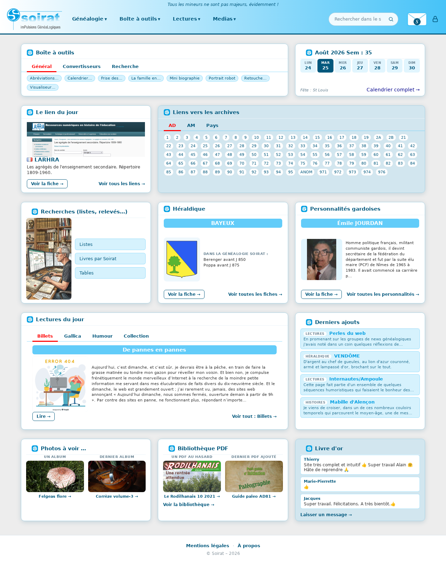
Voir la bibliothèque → (188, 504)
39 (376, 146)
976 (381, 172)
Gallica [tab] (72, 336)
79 (351, 163)
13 (293, 137)
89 (217, 172)
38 (363, 146)
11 (268, 137)
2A (378, 137)
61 (388, 154)
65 (180, 163)
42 (412, 146)
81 (376, 163)
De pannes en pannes (154, 350)
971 (323, 172)
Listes (86, 244)
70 (241, 163)
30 (266, 146)
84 (412, 163)
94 (278, 172)
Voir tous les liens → (122, 183)
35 (327, 146)
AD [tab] (172, 125)
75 (302, 163)
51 (266, 154)
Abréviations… (44, 78)
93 (266, 172)
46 (205, 154)
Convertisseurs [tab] (82, 66)
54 (302, 154)
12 (280, 137)
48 (229, 154)
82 (388, 163)
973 (352, 172)
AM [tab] (191, 125)
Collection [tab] (136, 336)
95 (290, 172)
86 (180, 172)
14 (305, 137)
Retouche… (255, 78)
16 (329, 137)
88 (205, 172)
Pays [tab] (212, 125)
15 (317, 137)
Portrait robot (222, 78)
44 (180, 154)
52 (278, 154)
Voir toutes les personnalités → (383, 294)
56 (327, 154)
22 (168, 146)
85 (168, 172)
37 (351, 146)
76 (315, 163)
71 (254, 163)
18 (354, 137)
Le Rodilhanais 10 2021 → (192, 496)
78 (339, 163)
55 (315, 154)
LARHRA (46, 160)
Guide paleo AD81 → (254, 496)
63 (412, 154)
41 (400, 146)
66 (193, 163)
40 (388, 146)
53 (290, 154)
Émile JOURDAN (360, 223)
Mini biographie (185, 78)
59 (363, 154)
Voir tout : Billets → (254, 416)
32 (290, 146)
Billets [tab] (45, 336)
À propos (249, 545)
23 (180, 146)
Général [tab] (42, 66)
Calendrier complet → (393, 89)
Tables (86, 273)
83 (400, 163)
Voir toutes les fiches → (255, 294)
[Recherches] (48, 259)
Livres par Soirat (97, 258)
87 (193, 172)
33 (302, 146)
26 (217, 146)
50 (254, 154)
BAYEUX (222, 223)
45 (193, 154)
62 (400, 154)
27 (229, 146)
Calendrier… (80, 78)
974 (367, 172)
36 (339, 146)
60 (376, 154)
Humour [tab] (102, 336)
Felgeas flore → (55, 496)
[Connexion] (435, 19)
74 (290, 163)
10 (256, 137)
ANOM (306, 172)
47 (217, 154)
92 (254, 172)
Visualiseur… (42, 87)
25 (205, 146)
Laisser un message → (326, 514)
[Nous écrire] (417, 19)
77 (327, 163)
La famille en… (146, 78)
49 (241, 154)
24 (193, 146)
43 (168, 154)
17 (341, 137)
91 (241, 172)
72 (266, 163)
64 (168, 163)
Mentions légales (207, 545)
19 (366, 137)
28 (241, 146)
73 (278, 163)
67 (205, 163)
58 (351, 154)
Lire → (44, 416)
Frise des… (111, 78)
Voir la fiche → (47, 183)
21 (403, 137)
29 (254, 146)
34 (315, 146)
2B (391, 137)
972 (337, 172)
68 (217, 163)
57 (339, 154)
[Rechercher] (391, 19)
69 (229, 163)
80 (363, 163)
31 (278, 146)
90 (229, 172)
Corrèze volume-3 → (117, 496)
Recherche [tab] (125, 66)
